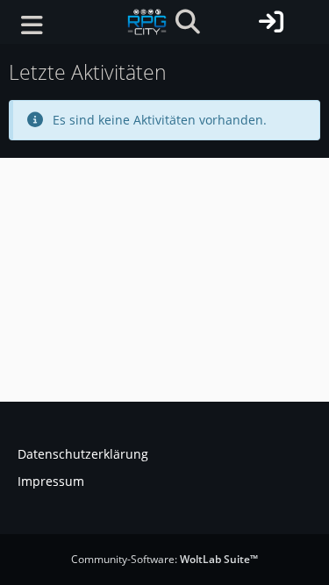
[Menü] (31, 25)
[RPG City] (147, 21)
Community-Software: (164, 559)
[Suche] (187, 21)
